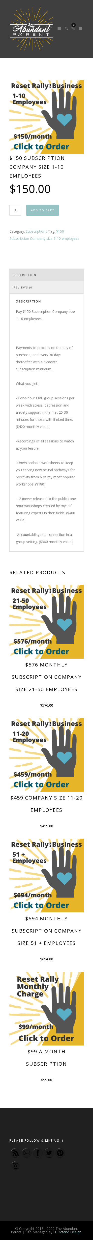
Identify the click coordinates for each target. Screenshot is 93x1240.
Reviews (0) (23, 287)
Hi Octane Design (67, 1232)
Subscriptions (36, 231)
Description (24, 275)
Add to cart (43, 210)
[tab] (46, 275)
